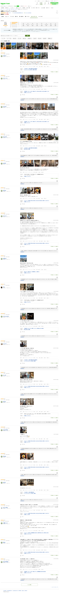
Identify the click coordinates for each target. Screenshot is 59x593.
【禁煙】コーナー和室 (27, 514)
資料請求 (26, 590)
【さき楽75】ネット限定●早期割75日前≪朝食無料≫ (30, 68)
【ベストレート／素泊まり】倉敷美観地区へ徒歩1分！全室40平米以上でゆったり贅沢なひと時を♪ (36, 532)
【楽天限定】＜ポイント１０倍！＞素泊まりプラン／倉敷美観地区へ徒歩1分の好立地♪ (35, 571)
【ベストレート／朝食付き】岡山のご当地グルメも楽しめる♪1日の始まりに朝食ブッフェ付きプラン (36, 200)
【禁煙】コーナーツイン (27, 122)
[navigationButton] (57, 45)
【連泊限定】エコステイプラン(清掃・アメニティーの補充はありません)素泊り (34, 328)
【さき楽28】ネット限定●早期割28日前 (29, 492)
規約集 (23, 590)
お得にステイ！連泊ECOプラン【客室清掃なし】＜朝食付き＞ (32, 271)
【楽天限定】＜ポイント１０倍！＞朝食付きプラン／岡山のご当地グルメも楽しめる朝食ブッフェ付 (36, 91)
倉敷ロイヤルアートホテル (9, 11)
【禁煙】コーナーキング (27, 387)
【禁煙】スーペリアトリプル (27, 92)
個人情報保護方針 (9, 590)
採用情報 (19, 590)
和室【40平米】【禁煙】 (27, 329)
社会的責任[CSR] (15, 590)
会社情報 (4, 590)
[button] (3, 46)
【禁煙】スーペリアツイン (27, 176)
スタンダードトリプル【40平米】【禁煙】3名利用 (30, 69)
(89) (21, 16)
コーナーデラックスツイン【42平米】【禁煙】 (30, 493)
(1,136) (34, 16)
